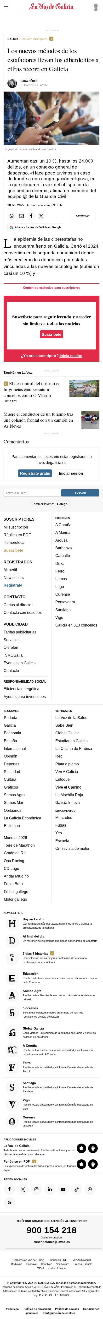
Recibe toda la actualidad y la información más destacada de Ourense (58, 1121)
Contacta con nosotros (23, 612)
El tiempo (12, 825)
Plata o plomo (67, 764)
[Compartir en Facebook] (31, 216)
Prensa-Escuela (83, 1264)
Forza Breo (13, 884)
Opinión (10, 756)
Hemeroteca (14, 542)
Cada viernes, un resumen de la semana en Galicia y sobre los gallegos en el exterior (59, 1032)
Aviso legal (12, 1309)
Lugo (59, 586)
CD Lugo (11, 868)
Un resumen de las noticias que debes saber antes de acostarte (60, 938)
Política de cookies (67, 1309)
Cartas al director (18, 605)
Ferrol (60, 571)
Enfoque (62, 779)
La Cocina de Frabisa (73, 748)
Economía (12, 733)
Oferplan (11, 647)
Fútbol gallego (16, 891)
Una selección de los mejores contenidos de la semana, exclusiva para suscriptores (55, 958)
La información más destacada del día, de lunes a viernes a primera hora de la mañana (57, 923)
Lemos (61, 579)
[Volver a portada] (51, 6)
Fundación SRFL (58, 1260)
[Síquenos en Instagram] (36, 1189)
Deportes (11, 764)
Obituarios (12, 810)
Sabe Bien (64, 725)
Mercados (63, 817)
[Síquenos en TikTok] (76, 1189)
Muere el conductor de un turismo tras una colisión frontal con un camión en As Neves (38, 420)
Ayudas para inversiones (25, 696)
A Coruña (63, 525)
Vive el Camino (68, 787)
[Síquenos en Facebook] (9, 1189)
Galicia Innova (67, 802)
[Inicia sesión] (94, 6)
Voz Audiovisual (82, 1260)
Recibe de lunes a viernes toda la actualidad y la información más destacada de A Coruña (58, 1050)
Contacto (11, 670)
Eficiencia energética (21, 689)
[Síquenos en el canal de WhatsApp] (90, 1189)
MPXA (40, 1268)
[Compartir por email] (21, 216)
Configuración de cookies (59, 1313)
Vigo (59, 617)
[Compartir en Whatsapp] (11, 216)
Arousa (61, 540)
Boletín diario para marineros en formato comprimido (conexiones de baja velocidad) (53, 1012)
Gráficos (11, 787)
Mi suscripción (16, 527)
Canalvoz (46, 1264)
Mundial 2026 (15, 837)
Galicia (10, 725)
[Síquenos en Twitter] (23, 1189)
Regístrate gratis (35, 473)
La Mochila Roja (69, 795)
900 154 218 (52, 1230)
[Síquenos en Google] (9, 1202)
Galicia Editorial (57, 1268)
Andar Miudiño (16, 876)
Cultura (10, 779)
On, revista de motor (72, 848)
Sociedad (12, 771)
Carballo (62, 556)
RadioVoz (16, 1264)
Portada (10, 717)
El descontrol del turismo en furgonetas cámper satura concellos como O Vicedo (32, 389)
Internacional (15, 748)
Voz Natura (62, 1264)
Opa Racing (14, 861)
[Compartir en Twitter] (41, 216)
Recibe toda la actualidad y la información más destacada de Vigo (58, 1104)
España (10, 741)
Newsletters (14, 577)
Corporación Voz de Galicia (28, 1260)
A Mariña (62, 532)
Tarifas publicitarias (20, 632)
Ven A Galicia (66, 771)
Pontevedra (65, 602)
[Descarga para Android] (93, 1148)
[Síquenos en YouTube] (63, 1189)
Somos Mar (13, 802)
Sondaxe (31, 1264)
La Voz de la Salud (71, 717)
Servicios (11, 640)
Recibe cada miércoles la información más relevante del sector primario (59, 995)
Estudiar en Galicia (71, 741)
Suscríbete (51, 334)
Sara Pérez (29, 81)
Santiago (63, 610)
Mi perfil (10, 569)
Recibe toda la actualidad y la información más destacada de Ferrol (58, 1067)
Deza (59, 563)
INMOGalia (13, 655)
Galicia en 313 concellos (76, 625)
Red (59, 756)
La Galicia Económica (22, 818)
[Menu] (6, 6)
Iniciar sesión (71, 473)
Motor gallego (15, 899)
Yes (58, 833)
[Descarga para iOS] (81, 1148)
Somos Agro (14, 795)
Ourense (62, 594)
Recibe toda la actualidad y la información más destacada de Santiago (58, 1087)
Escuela (62, 841)
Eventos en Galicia (20, 663)
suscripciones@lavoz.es (52, 1242)
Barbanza (63, 548)
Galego (62, 504)
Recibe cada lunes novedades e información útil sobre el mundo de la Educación (60, 978)
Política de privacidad (37, 1309)
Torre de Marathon (19, 845)
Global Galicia (67, 733)
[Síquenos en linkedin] (50, 1189)
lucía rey (10, 401)
